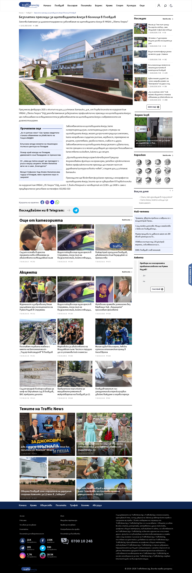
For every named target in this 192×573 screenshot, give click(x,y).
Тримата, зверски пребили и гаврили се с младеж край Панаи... (153, 219)
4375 (109, 262)
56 (165, 32)
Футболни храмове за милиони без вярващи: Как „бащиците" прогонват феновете (112, 307)
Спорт (119, 5)
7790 (91, 454)
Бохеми (85, 505)
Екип (62, 516)
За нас (22, 516)
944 (109, 398)
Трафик (74, 505)
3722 (33, 314)
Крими (109, 5)
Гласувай (152, 289)
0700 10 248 (82, 541)
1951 (33, 356)
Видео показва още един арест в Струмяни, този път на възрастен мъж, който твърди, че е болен (74, 255)
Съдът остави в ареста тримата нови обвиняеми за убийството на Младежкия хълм (36, 255)
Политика (86, 5)
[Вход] (159, 6)
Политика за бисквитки (70, 533)
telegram (52, 202)
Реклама (23, 520)
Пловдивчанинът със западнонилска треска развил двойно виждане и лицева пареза (112, 392)
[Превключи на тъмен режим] (171, 5)
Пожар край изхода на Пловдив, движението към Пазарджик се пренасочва (111, 255)
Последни (140, 18)
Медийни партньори (68, 520)
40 (165, 46)
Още (142, 5)
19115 (150, 146)
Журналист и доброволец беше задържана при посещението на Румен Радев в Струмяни (36, 307)
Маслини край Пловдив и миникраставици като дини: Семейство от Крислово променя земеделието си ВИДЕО (103, 491)
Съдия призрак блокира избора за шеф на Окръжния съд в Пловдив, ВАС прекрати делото (37, 392)
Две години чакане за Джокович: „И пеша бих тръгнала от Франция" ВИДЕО (45, 448)
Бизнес (98, 5)
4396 (71, 356)
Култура (131, 5)
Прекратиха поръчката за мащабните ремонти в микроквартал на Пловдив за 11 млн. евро (73, 392)
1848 (109, 356)
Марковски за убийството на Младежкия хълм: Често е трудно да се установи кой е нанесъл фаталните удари (74, 349)
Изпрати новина (190, 274)
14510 (35, 454)
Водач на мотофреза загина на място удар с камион (159, 53)
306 (165, 86)
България (72, 5)
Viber (47, 202)
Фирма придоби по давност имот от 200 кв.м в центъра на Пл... (152, 235)
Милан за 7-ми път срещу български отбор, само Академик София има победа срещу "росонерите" (160, 28)
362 (165, 59)
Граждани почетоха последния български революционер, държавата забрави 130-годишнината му (100, 447)
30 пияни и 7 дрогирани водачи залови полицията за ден (160, 41)
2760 (33, 262)
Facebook (42, 202)
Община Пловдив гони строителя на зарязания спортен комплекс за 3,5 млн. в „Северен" (46, 493)
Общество (46, 505)
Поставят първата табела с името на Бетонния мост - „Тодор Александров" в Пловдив (36, 349)
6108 (71, 398)
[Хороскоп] (153, 184)
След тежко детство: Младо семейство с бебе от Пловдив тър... (153, 227)
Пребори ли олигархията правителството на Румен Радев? (150, 266)
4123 (33, 398)
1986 (165, 100)
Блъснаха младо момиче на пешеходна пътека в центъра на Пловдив (159, 68)
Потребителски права (69, 529)
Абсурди (97, 505)
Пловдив (59, 5)
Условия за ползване (28, 525)
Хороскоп (140, 155)
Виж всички (126, 220)
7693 (109, 314)
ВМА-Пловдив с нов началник (147, 250)
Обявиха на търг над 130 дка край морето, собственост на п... (149, 243)
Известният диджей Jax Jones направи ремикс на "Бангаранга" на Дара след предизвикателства (159, 82)
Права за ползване (67, 525)
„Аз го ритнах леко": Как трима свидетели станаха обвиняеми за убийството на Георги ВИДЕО (160, 96)
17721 (92, 498)
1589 (71, 262)
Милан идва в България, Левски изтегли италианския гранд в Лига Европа (111, 349)
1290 (165, 73)
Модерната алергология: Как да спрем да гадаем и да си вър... (153, 141)
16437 (35, 498)
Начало (47, 5)
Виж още (152, 107)
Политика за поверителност (32, 533)
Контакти (24, 529)
